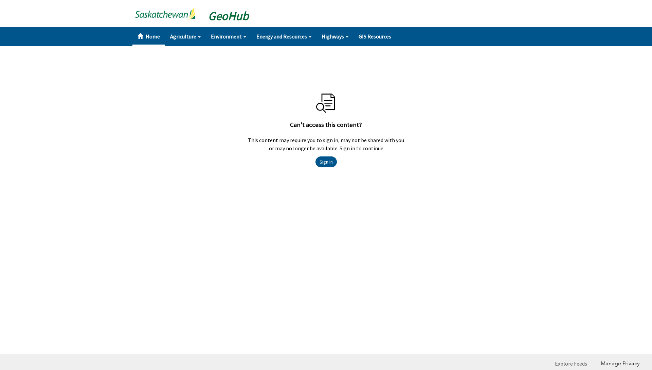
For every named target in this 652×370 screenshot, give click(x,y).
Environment (227, 36)
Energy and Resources (282, 36)
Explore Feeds (571, 363)
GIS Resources (375, 36)
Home (152, 36)
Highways (333, 36)
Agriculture (183, 36)
